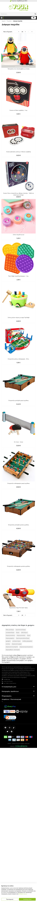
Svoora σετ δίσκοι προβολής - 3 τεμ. (19, 110)
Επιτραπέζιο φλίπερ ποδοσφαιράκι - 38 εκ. (18, 359)
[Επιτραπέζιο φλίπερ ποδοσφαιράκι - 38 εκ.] (18, 340)
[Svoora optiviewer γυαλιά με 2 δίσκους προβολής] (18, 133)
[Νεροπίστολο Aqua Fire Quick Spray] (18, 589)
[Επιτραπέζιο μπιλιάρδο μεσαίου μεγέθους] (18, 506)
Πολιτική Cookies (23, 894)
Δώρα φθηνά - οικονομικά (12, 649)
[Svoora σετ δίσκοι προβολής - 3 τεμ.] (18, 92)
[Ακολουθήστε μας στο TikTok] (14, 728)
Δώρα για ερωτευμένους (26, 647)
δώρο (28, 635)
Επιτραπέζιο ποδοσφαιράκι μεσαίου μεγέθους (18, 566)
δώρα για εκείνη (21, 635)
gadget (7, 657)
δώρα (17, 632)
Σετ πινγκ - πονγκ (18, 442)
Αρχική (3, 21)
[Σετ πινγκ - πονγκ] (18, 423)
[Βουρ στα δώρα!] (18, 7)
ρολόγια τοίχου (16, 641)
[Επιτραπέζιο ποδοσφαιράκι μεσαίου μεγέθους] (18, 548)
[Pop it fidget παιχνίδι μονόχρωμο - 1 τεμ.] (18, 258)
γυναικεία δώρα (10, 632)
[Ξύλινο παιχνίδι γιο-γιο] (18, 216)
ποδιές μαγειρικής (27, 641)
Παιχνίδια (9, 21)
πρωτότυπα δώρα (20, 629)
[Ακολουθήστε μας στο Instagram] (9, 728)
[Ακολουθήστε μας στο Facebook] (5, 728)
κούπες (8, 644)
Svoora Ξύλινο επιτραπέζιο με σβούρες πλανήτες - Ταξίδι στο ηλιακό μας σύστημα (18, 194)
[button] (35, 14)
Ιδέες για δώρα (10, 629)
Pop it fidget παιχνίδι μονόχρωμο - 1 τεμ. (18, 276)
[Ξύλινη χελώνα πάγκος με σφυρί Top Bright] (18, 299)
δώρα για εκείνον (10, 635)
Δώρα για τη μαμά (16, 644)
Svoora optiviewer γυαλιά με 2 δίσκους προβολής (18, 151)
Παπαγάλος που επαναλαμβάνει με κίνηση (18, 69)
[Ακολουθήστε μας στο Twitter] (7, 731)
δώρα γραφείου (10, 638)
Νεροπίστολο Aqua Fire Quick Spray (18, 607)
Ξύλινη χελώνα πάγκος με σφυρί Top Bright (18, 317)
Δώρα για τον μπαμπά (12, 647)
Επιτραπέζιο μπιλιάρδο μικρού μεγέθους (19, 400)
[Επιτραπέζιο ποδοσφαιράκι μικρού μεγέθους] (18, 465)
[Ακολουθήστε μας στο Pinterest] (12, 731)
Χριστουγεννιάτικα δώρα (22, 638)
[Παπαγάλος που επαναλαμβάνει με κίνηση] (18, 50)
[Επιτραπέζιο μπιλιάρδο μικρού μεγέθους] (18, 382)
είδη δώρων (24, 632)
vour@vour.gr (7, 679)
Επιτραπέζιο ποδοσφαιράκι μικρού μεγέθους (18, 483)
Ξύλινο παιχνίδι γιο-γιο (18, 234)
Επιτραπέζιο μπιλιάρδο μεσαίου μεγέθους (18, 525)
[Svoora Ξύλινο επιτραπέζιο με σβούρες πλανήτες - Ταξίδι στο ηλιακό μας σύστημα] (18, 175)
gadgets (8, 641)
